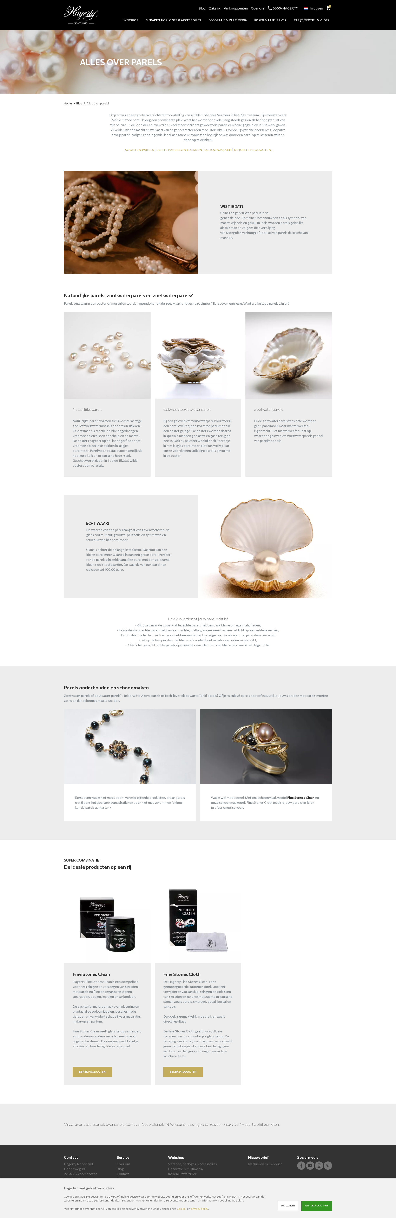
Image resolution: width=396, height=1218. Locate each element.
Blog (202, 8)
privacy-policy (199, 1209)
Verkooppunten (236, 8)
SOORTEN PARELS (139, 150)
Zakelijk (214, 8)
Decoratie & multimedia (228, 20)
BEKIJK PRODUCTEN (92, 1071)
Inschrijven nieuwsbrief (265, 1164)
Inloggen (316, 8)
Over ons (258, 8)
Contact (71, 1157)
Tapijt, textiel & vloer (311, 20)
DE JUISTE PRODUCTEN (252, 150)
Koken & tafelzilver (270, 20)
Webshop (131, 20)
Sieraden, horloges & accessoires (173, 20)
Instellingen (288, 1206)
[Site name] (81, 15)
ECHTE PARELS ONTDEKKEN (179, 150)
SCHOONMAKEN (218, 150)
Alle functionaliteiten (317, 1206)
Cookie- (181, 1209)
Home (68, 103)
